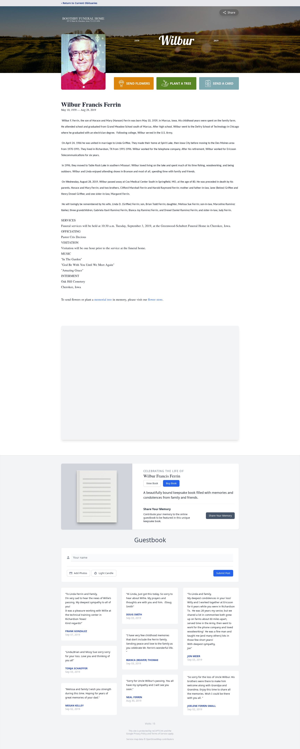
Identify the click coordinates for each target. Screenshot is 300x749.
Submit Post (223, 573)
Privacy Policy (140, 733)
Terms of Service (159, 733)
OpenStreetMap (153, 739)
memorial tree (103, 299)
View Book (152, 483)
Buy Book (171, 483)
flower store (155, 299)
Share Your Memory (220, 515)
